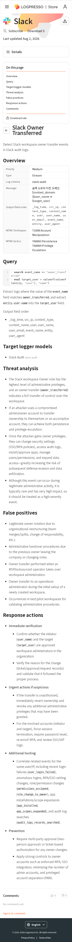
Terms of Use (45, 937)
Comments (12, 108)
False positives (14, 97)
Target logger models (18, 87)
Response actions (16, 103)
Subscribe (15, 30)
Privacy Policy (28, 937)
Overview (11, 76)
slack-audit (39, 182)
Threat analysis (14, 92)
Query (9, 81)
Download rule (18, 118)
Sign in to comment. (14, 913)
